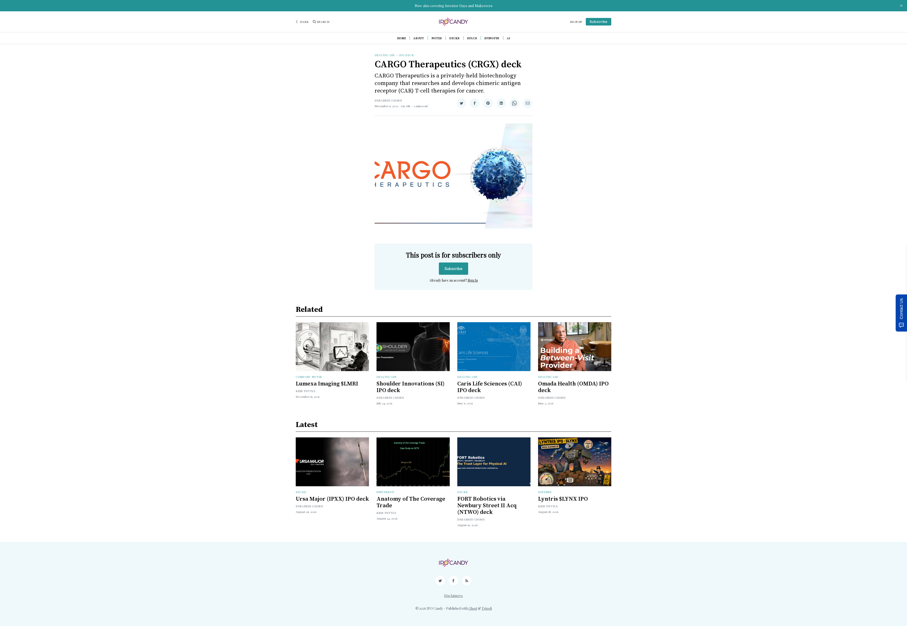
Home (401, 38)
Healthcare (385, 55)
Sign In (576, 22)
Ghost (472, 608)
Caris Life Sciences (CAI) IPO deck (489, 387)
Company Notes (309, 377)
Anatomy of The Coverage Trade (410, 502)
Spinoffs (491, 38)
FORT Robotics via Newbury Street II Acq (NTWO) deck (487, 505)
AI (508, 38)
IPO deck (406, 55)
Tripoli (487, 608)
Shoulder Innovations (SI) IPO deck (410, 387)
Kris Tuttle (306, 391)
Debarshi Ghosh (388, 100)
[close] (901, 5)
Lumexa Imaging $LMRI (327, 383)
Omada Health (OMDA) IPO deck (573, 387)
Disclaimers (453, 595)
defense (545, 492)
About (418, 38)
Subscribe (599, 22)
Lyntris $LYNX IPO (563, 499)
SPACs (472, 38)
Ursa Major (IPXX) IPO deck (332, 499)
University (385, 492)
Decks (454, 38)
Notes (437, 38)
